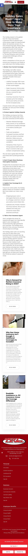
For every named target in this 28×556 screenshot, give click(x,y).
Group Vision (6, 519)
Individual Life (7, 473)
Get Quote (20, 2)
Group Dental (7, 516)
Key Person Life (7, 497)
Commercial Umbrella (9, 491)
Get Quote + (14, 546)
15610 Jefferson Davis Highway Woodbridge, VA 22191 (15, 452)
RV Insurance (7, 476)
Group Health (7, 513)
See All (5, 479)
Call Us (8, 551)
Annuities (6, 467)
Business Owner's (8, 489)
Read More (12, 306)
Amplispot (14, 531)
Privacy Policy (7, 532)
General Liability (7, 494)
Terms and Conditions (18, 532)
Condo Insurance (8, 470)
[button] (2, 5)
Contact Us (20, 551)
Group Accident (7, 510)
